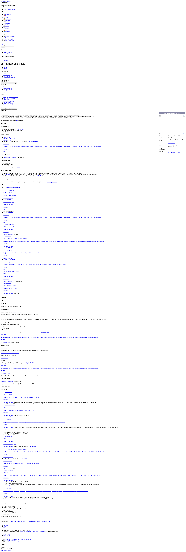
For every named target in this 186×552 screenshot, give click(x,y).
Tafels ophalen (6, 137)
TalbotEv (9, 229)
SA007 (21, 253)
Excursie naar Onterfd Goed (9, 157)
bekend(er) (39, 175)
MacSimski (45, 491)
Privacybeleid (6, 534)
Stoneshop (34, 265)
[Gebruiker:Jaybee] (3, 283)
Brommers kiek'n (7, 140)
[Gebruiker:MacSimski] (3, 485)
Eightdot (5, 294)
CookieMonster (171, 143)
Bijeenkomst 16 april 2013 (174, 149)
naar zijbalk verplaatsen (6, 5)
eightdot (9, 441)
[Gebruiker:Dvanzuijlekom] (3, 271)
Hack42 (5, 526)
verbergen (15, 5)
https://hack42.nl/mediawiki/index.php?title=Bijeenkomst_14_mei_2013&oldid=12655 (30, 521)
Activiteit (5, 525)
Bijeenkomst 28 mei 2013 (174, 152)
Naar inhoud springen (6, 1)
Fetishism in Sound (19, 129)
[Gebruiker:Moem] (3, 236)
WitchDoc (18, 410)
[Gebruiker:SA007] (4, 247)
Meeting (5, 527)
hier (17, 120)
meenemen (54, 182)
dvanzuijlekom (11, 276)
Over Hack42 (6, 535)
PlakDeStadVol (7, 174)
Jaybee (10, 288)
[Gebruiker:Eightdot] (4, 436)
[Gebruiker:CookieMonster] (4, 187)
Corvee (18, 167)
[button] (1, 2)
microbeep (49, 182)
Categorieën (3, 522)
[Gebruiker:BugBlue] (28, 141)
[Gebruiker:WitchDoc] (4, 405)
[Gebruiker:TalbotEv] (4, 224)
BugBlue (52, 146)
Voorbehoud (6, 536)
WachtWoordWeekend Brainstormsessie (12, 138)
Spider (8, 204)
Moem (53, 241)
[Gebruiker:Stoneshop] (3, 259)
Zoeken (2, 47)
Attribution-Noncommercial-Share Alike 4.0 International (33, 531)
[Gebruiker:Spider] (4, 199)
